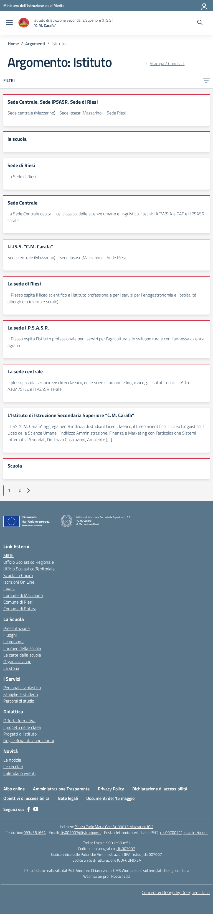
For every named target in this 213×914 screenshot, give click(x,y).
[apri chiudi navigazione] (9, 23)
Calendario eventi (19, 773)
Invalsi (9, 588)
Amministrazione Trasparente (61, 788)
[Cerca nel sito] (200, 23)
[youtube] (35, 809)
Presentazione (16, 628)
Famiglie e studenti (20, 694)
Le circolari (13, 766)
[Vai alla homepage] (23, 23)
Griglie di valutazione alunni (28, 740)
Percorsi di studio (18, 701)
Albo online (14, 788)
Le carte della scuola (22, 655)
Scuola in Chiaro (18, 575)
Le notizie (12, 760)
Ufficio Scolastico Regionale (28, 562)
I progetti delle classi (22, 727)
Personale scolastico (22, 687)
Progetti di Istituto (20, 734)
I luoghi (10, 635)
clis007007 (125, 848)
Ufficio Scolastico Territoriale (29, 568)
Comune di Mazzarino (23, 595)
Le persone (13, 641)
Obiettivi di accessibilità (26, 798)
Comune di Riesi (17, 602)
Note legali (68, 798)
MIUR (8, 555)
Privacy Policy (111, 788)
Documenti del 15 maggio (110, 798)
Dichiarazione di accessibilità (159, 788)
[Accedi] (204, 5)
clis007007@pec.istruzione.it (184, 832)
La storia (11, 668)
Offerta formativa (19, 720)
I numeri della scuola (22, 648)
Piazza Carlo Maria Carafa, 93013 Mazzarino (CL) (114, 826)
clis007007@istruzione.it (80, 832)
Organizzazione (17, 661)
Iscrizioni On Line (18, 582)
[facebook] (28, 809)
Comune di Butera (19, 608)
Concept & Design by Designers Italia (176, 892)
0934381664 (35, 832)
